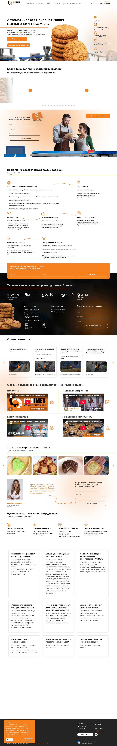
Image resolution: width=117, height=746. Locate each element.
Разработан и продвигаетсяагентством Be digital (89, 742)
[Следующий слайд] (86, 90)
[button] (70, 366)
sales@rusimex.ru (100, 731)
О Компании (40, 3)
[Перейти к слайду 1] (42, 105)
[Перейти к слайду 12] (59, 105)
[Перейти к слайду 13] (60, 105)
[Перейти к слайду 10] (56, 105)
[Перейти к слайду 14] (62, 105)
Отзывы (80, 731)
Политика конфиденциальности (39, 743)
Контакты (57, 3)
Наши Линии (30, 3)
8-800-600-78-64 (104, 4)
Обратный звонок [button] (107, 2)
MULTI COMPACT (82, 726)
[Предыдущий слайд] (30, 90)
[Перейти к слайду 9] (54, 105)
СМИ (92, 3)
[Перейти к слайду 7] (51, 105)
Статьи (86, 3)
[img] (14, 3)
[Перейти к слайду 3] (45, 105)
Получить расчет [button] (17, 39)
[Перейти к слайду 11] (57, 105)
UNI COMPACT (82, 723)
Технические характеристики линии (19, 45)
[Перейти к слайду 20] (71, 105)
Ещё (48, 3)
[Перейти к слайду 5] (48, 105)
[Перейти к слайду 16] (65, 105)
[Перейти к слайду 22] (74, 105)
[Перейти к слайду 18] (68, 105)
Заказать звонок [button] (85, 734)
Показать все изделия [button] (98, 115)
